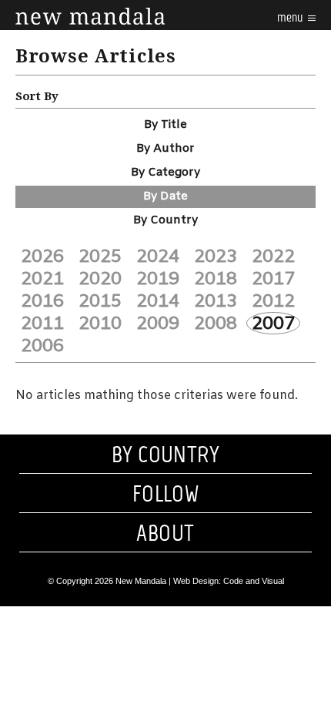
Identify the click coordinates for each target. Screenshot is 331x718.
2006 (42, 346)
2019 (157, 279)
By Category (165, 172)
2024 (157, 256)
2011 (42, 323)
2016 (42, 301)
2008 (215, 323)
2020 (100, 279)
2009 (157, 323)
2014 (157, 301)
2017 (273, 279)
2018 (215, 279)
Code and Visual (253, 580)
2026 (42, 256)
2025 (100, 256)
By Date (165, 196)
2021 (42, 279)
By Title (165, 125)
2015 (100, 301)
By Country (165, 220)
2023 (215, 256)
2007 (273, 323)
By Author (165, 148)
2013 (215, 301)
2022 (273, 256)
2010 (100, 323)
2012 (273, 301)
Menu (291, 17)
